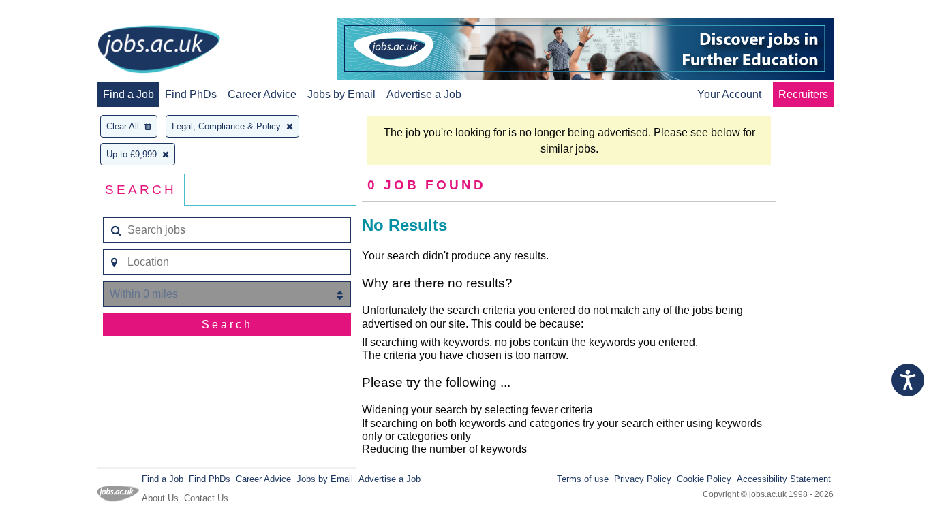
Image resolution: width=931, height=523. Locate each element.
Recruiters (803, 94)
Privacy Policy (642, 479)
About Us (160, 498)
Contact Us (206, 498)
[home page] (158, 50)
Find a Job (128, 94)
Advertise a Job (423, 94)
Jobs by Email (341, 94)
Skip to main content (54, 12)
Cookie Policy (704, 479)
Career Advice (262, 94)
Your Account (729, 94)
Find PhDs (191, 94)
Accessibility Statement (784, 479)
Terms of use (583, 479)
